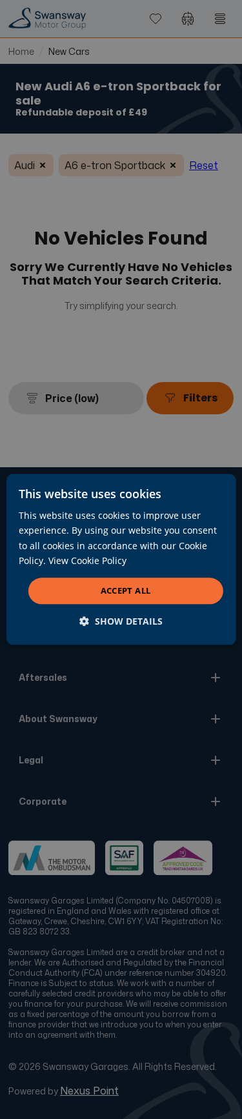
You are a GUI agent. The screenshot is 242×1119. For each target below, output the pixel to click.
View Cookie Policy (87, 560)
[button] (121, 621)
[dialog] (121, 559)
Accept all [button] (126, 590)
